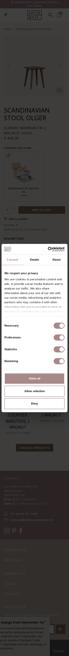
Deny (34, 403)
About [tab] (56, 259)
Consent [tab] (12, 259)
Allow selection (34, 391)
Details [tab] (34, 259)
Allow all (34, 378)
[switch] (59, 337)
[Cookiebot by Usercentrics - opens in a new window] (49, 249)
